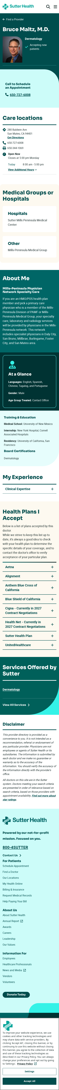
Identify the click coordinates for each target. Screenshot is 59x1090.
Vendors (7, 976)
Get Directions (15, 137)
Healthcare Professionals (17, 964)
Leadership (9, 939)
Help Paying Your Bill (15, 901)
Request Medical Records (17, 895)
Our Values (9, 944)
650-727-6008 (20, 94)
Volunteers (9, 982)
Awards (7, 927)
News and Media (15, 970)
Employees (9, 958)
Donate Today (16, 994)
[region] (29, 1054)
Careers (7, 933)
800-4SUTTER (15, 847)
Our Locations (11, 878)
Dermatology (11, 689)
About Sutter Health (14, 915)
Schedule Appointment (16, 866)
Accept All (29, 1081)
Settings (29, 1071)
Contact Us (10, 855)
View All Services (14, 705)
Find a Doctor (10, 872)
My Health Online (12, 883)
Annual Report (13, 921)
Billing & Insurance (13, 889)
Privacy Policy (27, 1063)
